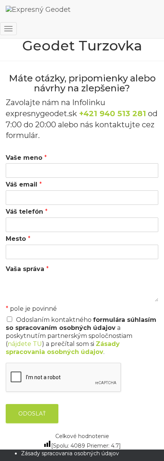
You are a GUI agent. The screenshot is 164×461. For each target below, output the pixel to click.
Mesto (18, 238)
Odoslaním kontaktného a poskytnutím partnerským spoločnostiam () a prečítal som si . (81, 335)
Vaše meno (26, 157)
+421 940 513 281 (112, 113)
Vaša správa (27, 269)
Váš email (24, 184)
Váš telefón (27, 211)
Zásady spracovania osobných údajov (70, 453)
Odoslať (32, 413)
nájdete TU (25, 343)
